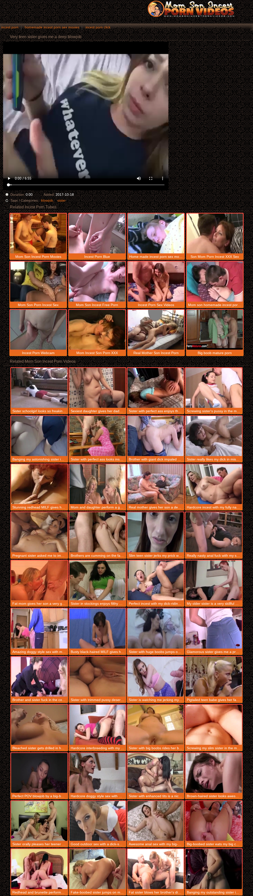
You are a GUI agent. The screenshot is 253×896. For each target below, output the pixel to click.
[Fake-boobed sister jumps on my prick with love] (97, 869)
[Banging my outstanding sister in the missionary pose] (214, 869)
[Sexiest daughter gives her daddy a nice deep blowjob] (97, 388)
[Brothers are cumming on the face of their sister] (97, 532)
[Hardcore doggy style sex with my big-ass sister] (97, 773)
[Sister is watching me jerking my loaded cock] (155, 677)
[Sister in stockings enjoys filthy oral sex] (97, 580)
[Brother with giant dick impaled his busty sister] (155, 436)
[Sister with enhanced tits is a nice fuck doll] (155, 773)
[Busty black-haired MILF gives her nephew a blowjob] (97, 628)
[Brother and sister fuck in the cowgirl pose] (39, 677)
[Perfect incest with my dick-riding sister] (155, 580)
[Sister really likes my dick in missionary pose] (214, 436)
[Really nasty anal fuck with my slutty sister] (214, 532)
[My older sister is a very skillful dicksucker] (214, 580)
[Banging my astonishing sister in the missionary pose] (39, 436)
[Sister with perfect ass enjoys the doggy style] (155, 388)
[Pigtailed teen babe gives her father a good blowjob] (214, 677)
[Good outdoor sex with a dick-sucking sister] (97, 821)
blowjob (47, 200)
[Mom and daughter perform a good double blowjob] (97, 484)
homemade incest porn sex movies (52, 27)
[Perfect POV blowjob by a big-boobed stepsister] (39, 773)
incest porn (10, 27)
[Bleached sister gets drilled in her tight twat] (39, 725)
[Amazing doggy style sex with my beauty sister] (39, 628)
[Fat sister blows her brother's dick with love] (155, 869)
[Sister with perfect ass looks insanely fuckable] (97, 436)
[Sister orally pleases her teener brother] (39, 821)
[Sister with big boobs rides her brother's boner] (155, 725)
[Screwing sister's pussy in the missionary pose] (214, 388)
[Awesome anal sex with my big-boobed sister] (155, 821)
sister (61, 200)
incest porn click (97, 27)
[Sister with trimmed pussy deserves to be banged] (97, 677)
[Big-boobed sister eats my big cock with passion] (214, 821)
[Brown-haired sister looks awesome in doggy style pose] (214, 773)
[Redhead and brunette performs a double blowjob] (39, 869)
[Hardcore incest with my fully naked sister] (214, 484)
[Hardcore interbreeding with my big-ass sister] (97, 725)
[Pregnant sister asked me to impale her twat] (39, 532)
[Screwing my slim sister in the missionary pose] (214, 725)
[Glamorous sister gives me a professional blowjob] (214, 628)
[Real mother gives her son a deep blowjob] (155, 484)
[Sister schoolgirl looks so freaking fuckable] (39, 388)
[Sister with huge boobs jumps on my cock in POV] (155, 628)
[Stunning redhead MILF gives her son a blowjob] (39, 484)
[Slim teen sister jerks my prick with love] (155, 532)
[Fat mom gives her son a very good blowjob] (39, 580)
